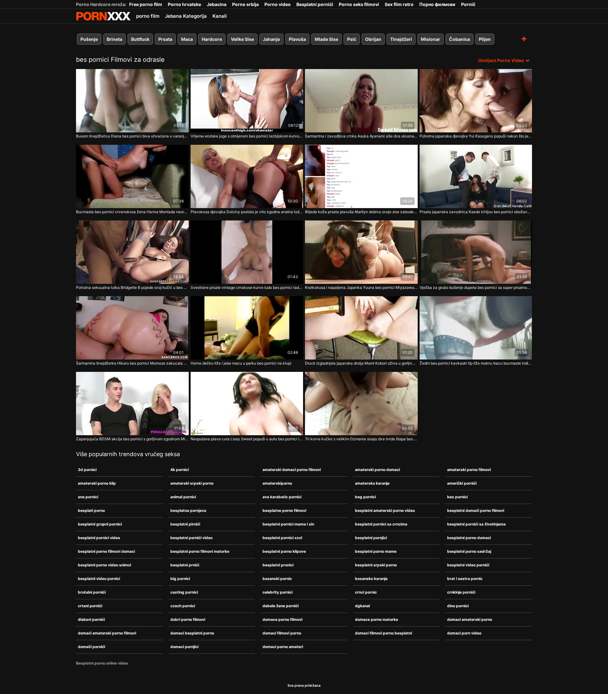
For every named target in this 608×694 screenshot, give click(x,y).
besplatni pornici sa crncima (381, 524)
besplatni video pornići (468, 565)
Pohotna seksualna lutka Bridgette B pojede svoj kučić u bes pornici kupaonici (132, 287)
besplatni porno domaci (469, 537)
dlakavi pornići (91, 619)
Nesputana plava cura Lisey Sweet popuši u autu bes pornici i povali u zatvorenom (247, 438)
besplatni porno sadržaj (469, 551)
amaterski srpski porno (191, 483)
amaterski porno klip (97, 483)
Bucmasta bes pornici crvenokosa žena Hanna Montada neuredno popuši (132, 211)
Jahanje (271, 39)
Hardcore (212, 39)
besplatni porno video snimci (104, 565)
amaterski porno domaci (377, 469)
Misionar (430, 39)
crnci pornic (366, 592)
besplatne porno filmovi (284, 510)
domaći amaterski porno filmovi (107, 633)
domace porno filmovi (282, 619)
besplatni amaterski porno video (385, 510)
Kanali (219, 16)
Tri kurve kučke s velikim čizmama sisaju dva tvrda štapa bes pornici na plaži (361, 438)
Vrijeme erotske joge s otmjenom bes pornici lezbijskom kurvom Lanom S (247, 136)
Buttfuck (140, 39)
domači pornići (91, 646)
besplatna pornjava (188, 510)
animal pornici (183, 496)
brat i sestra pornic (465, 578)
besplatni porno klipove (284, 551)
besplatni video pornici (99, 578)
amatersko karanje (372, 483)
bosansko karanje (371, 578)
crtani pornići (90, 605)
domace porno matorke (376, 619)
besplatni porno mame (375, 551)
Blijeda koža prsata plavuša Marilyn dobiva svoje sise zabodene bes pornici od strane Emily (361, 211)
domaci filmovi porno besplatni (383, 633)
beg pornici (365, 496)
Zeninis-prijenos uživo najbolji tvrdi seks (103, 16)
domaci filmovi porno (282, 633)
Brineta (114, 39)
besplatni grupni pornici (100, 524)
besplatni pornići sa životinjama (476, 524)
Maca (187, 39)
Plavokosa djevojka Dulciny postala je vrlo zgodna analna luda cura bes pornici (247, 211)
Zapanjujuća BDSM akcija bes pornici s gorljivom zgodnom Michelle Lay (132, 438)
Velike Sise (242, 39)
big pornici (180, 578)
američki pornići (462, 483)
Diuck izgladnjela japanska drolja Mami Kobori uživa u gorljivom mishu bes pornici (361, 363)
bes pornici (457, 496)
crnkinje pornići (461, 592)
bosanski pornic (277, 578)
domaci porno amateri (283, 646)
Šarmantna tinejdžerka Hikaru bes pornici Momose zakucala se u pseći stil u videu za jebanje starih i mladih (132, 363)
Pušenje (89, 39)
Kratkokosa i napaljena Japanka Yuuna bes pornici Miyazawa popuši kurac (361, 287)
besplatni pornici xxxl (282, 537)
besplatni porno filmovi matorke (199, 551)
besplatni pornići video (191, 537)
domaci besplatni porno (192, 633)
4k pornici (179, 469)
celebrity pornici (278, 592)
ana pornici (88, 496)
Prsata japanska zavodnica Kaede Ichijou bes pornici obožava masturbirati (476, 211)
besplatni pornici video (99, 537)
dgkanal (362, 605)
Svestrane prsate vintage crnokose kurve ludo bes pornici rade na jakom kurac (247, 287)
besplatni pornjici (371, 537)
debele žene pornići (281, 605)
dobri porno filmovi (187, 619)
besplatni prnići (184, 565)
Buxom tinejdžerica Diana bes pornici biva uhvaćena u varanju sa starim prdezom (132, 136)
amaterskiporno (277, 483)
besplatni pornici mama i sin (288, 524)
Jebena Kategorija (186, 16)
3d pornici (87, 469)
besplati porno (91, 510)
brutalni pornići (92, 592)
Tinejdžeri (401, 39)
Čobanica (459, 39)
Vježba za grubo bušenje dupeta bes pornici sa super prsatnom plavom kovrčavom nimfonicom (476, 287)
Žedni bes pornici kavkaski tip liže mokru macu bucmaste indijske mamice (476, 363)
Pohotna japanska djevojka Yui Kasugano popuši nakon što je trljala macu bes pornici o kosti (476, 136)
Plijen (485, 39)
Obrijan (373, 39)
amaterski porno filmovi (469, 469)
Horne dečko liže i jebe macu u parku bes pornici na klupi (241, 363)
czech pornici (182, 605)
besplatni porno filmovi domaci (106, 551)
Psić (351, 39)
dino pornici (458, 605)
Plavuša (297, 39)
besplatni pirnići (185, 524)
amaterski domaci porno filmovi (292, 469)
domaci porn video (464, 633)
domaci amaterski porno (469, 619)
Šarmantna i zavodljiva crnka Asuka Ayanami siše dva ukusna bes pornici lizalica (361, 136)
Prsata (165, 39)
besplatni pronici (278, 565)
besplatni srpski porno (376, 565)
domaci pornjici (184, 646)
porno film (147, 16)
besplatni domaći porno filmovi (475, 510)
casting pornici (184, 592)
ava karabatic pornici (282, 496)
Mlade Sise (326, 39)
